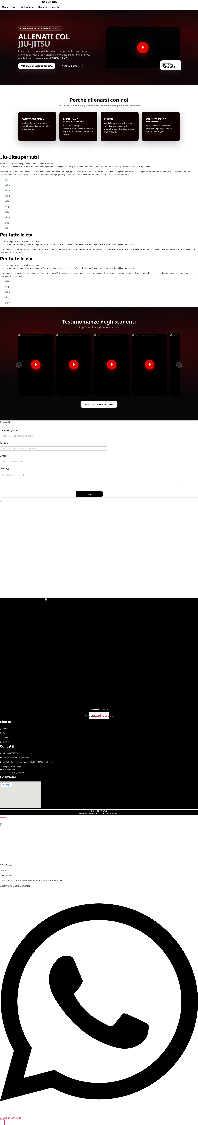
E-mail (4, 456)
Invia (89, 494)
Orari (14, 7)
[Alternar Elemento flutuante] (2, 1122)
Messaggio (5, 468)
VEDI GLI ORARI (69, 66)
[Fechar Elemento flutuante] (3, 820)
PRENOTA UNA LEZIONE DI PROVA (37, 66)
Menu (5, 7)
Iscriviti (55, 7)
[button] (27, 7)
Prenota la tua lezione (99, 404)
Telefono (5, 443)
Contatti (42, 7)
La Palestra (27, 7)
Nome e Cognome (10, 430)
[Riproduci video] (143, 47)
